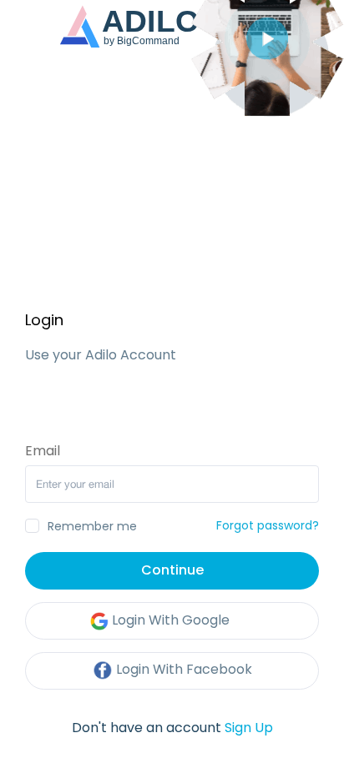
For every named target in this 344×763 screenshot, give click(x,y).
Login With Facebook (182, 669)
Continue (172, 570)
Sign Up (249, 727)
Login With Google (169, 620)
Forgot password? (267, 525)
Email (42, 451)
